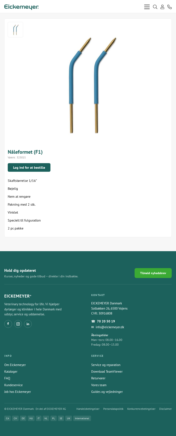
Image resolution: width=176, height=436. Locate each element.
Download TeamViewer (107, 371)
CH (15, 418)
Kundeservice (13, 385)
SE (61, 418)
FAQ (7, 378)
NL (45, 418)
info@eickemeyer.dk (110, 327)
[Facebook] (8, 324)
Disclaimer (165, 409)
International (82, 418)
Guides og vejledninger (107, 392)
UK (68, 418)
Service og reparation (105, 365)
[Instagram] (18, 324)
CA (7, 418)
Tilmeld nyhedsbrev (153, 273)
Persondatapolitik (113, 409)
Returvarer (98, 378)
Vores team (98, 385)
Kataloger (10, 371)
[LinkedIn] (28, 324)
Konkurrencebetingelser (141, 409)
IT (39, 418)
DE (23, 418)
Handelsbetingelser (87, 409)
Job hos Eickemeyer (17, 392)
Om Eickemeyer (15, 365)
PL (53, 418)
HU (31, 418)
